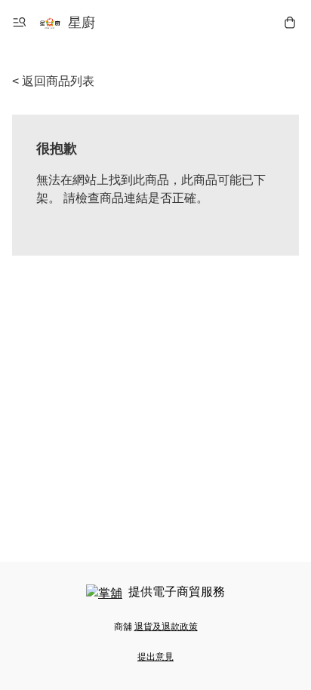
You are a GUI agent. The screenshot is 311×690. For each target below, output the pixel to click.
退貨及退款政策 (166, 626)
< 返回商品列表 (53, 81)
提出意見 (155, 657)
